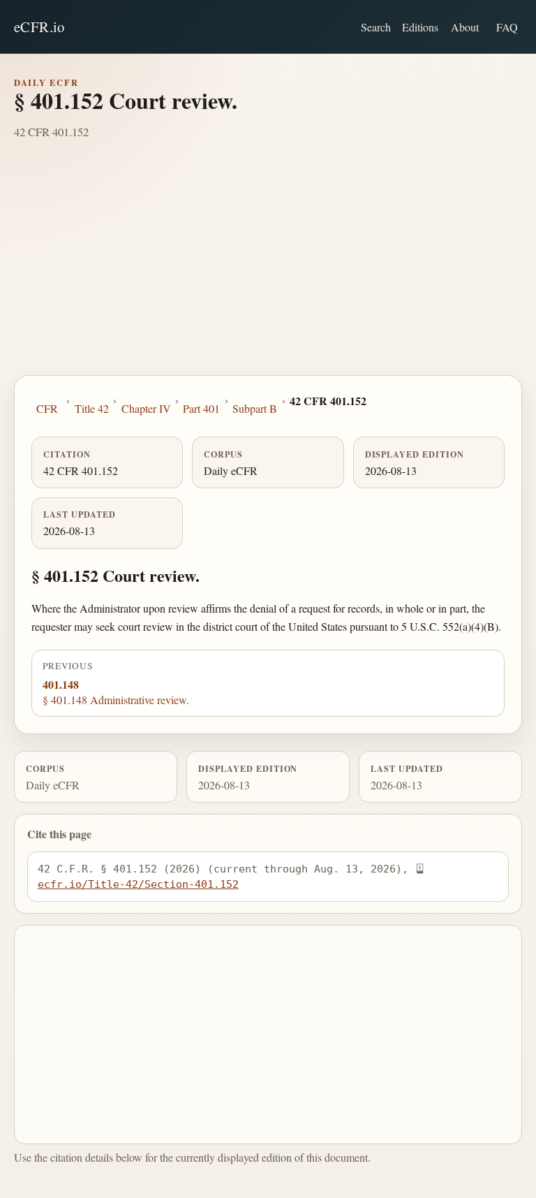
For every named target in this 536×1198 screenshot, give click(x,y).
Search (376, 27)
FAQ (507, 27)
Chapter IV (146, 408)
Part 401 (201, 408)
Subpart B (254, 408)
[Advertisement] (268, 270)
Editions (420, 27)
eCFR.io (39, 26)
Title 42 (92, 408)
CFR (47, 408)
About (465, 27)
